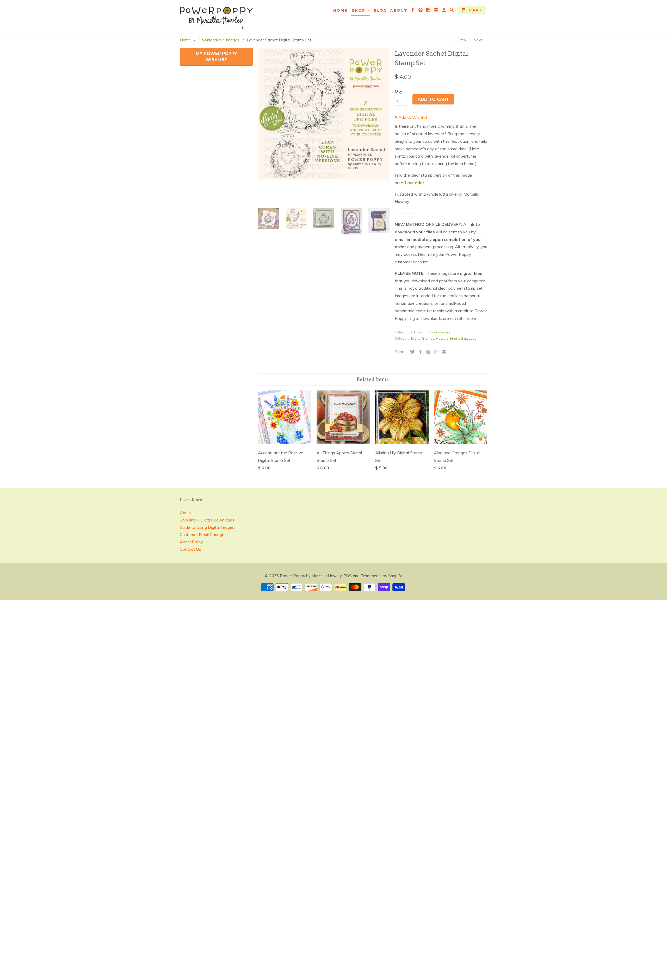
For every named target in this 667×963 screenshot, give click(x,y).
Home (340, 10)
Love (473, 338)
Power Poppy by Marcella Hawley (311, 575)
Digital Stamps (422, 338)
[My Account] (444, 11)
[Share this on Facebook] (419, 352)
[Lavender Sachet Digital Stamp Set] (324, 113)
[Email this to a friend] (442, 352)
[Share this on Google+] (434, 352)
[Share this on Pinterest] (427, 352)
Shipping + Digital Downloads (207, 520)
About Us (188, 512)
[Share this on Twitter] (411, 351)
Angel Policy (191, 541)
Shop (360, 10)
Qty (398, 91)
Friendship (458, 338)
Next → (480, 40)
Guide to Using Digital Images (207, 527)
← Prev (459, 40)
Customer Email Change (202, 534)
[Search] (452, 11)
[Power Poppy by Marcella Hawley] (216, 17)
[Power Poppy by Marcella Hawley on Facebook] (413, 11)
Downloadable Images (432, 332)
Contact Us (190, 549)
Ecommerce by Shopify (381, 575)
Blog (380, 10)
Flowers (442, 338)
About (398, 10)
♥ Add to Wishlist (411, 117)
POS (347, 575)
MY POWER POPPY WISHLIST (216, 56)
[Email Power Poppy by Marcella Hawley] (436, 11)
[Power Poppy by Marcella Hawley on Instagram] (428, 11)
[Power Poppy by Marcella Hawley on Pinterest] (420, 11)
